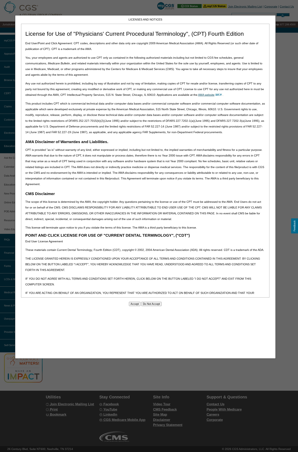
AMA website (206, 94)
